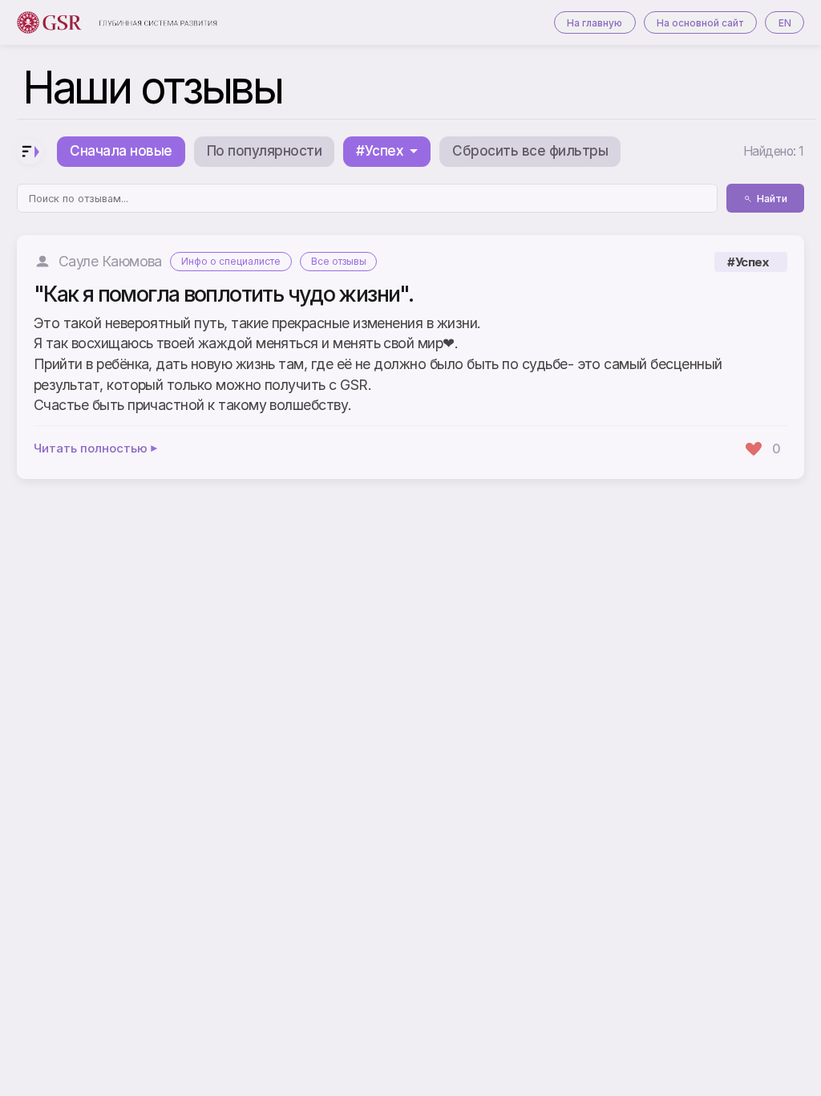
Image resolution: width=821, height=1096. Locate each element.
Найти (772, 199)
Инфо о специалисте (231, 261)
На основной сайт (700, 23)
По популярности (264, 151)
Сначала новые (121, 151)
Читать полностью (91, 449)
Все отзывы (338, 261)
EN (785, 23)
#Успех (747, 262)
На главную (594, 23)
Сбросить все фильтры (530, 151)
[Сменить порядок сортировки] (29, 151)
